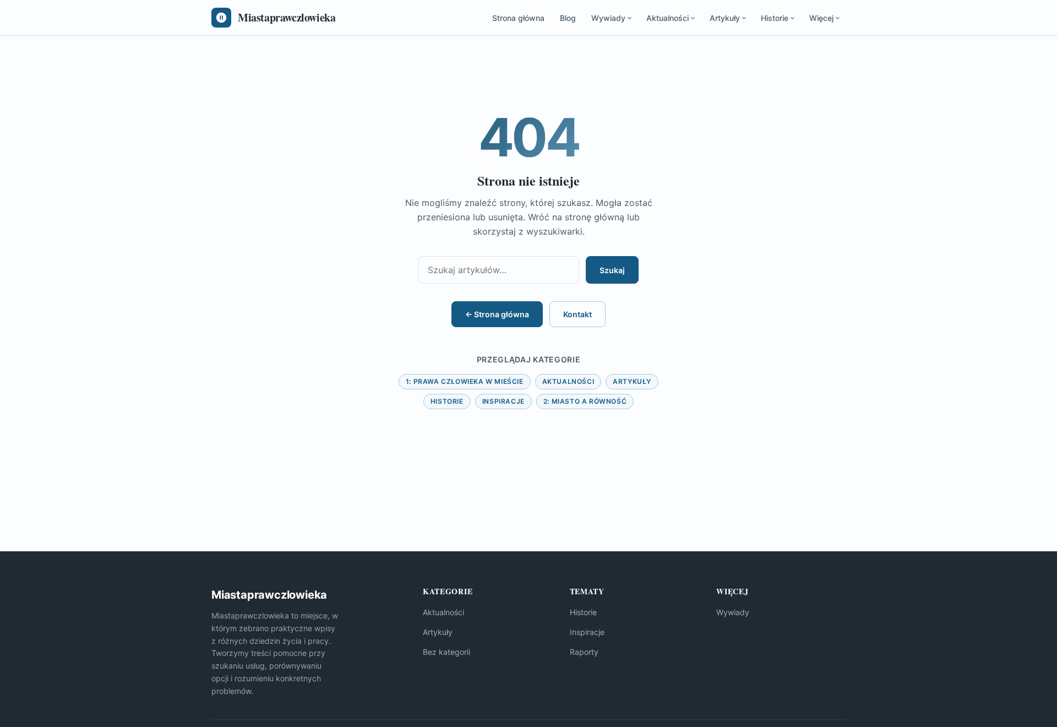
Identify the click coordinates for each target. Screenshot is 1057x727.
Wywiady (608, 18)
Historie (774, 18)
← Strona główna (497, 314)
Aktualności (667, 18)
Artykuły (725, 18)
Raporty (584, 652)
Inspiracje (503, 401)
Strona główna (518, 18)
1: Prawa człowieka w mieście (465, 381)
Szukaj (612, 270)
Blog (568, 18)
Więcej (821, 18)
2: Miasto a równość (584, 401)
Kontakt (577, 314)
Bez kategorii (446, 652)
